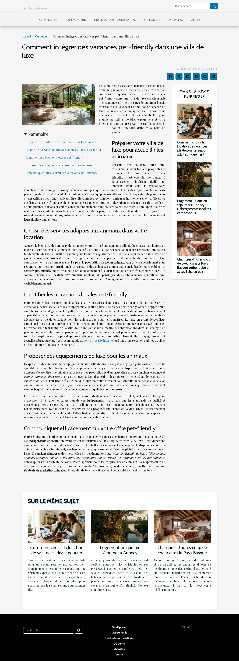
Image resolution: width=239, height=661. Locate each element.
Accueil (26, 36)
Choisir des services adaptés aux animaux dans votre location (64, 150)
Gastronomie (75, 19)
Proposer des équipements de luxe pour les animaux (59, 165)
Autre (195, 19)
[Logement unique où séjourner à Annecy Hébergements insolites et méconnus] (194, 179)
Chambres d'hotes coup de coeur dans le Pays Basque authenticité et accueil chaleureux (193, 265)
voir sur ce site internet (99, 340)
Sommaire (38, 134)
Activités (175, 19)
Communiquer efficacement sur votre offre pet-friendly (61, 173)
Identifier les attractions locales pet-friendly (54, 157)
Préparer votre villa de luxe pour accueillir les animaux (61, 142)
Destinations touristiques (115, 19)
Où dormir (152, 19)
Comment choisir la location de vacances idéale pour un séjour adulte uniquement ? (192, 148)
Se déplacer (48, 19)
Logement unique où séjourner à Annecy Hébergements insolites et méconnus (194, 207)
